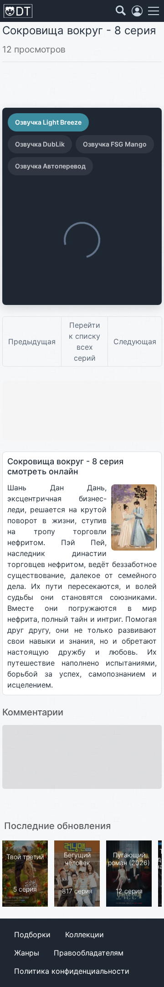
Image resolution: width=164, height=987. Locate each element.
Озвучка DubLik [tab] (40, 144)
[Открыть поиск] (121, 11)
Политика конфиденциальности (71, 971)
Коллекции (84, 934)
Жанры (26, 952)
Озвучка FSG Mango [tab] (115, 144)
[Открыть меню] (153, 11)
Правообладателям (88, 952)
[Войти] (137, 10)
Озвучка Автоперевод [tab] (50, 166)
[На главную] (18, 11)
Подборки (32, 934)
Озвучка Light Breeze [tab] (48, 122)
